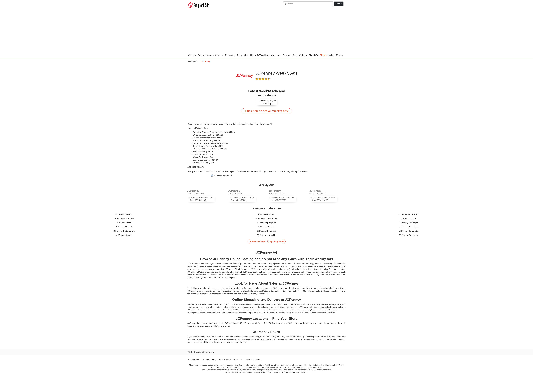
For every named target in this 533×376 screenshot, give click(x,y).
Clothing (323, 55)
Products (206, 359)
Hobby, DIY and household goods (265, 55)
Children (303, 55)
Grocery (192, 55)
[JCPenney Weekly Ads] (266, 175)
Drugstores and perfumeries (210, 55)
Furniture (286, 55)
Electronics (230, 55)
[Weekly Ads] (198, 5)
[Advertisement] (266, 32)
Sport (294, 55)
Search (338, 4)
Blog (214, 359)
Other (331, 55)
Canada (257, 359)
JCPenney (124, 214)
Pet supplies (242, 55)
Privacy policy (224, 359)
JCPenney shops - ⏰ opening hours (266, 241)
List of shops (194, 359)
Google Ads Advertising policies (295, 372)
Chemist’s (313, 55)
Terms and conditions (242, 359)
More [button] (338, 55)
